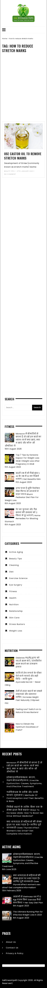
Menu (23, 29)
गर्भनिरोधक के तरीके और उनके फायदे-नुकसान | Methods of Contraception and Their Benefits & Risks (25, 797)
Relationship (16, 611)
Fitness (13, 591)
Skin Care (14, 617)
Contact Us (12, 947)
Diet (11, 571)
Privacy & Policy (14, 953)
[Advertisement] (23, 89)
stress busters (17, 624)
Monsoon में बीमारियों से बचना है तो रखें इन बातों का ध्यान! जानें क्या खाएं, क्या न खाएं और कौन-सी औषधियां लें (24, 767)
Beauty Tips (9, 171)
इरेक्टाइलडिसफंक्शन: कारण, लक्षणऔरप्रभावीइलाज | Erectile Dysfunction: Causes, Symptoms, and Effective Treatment (24, 782)
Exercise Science (18, 578)
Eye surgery (15, 584)
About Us (11, 942)
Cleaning (14, 565)
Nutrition (14, 604)
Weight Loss (15, 630)
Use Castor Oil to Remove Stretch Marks (22, 155)
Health (12, 598)
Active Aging (16, 552)
